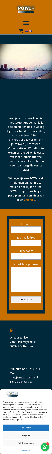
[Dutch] (26, 31)
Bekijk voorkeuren (26, 443)
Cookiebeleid (24, 450)
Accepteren (26, 427)
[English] (30, 31)
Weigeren (26, 435)
